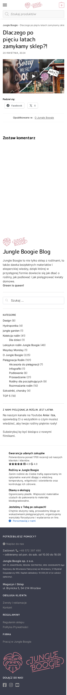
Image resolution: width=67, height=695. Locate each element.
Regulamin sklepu (13, 622)
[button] (61, 5)
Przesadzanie (17, 377)
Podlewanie (16, 372)
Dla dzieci (15, 339)
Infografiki (15, 368)
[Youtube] (17, 685)
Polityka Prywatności (15, 627)
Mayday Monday (13, 350)
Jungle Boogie (10, 25)
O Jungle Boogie (44, 117)
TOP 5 (6, 395)
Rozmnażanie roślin (21, 385)
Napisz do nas (15, 543)
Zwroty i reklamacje (15, 602)
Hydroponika (10, 325)
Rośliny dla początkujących (25, 381)
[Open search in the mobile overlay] (33, 14)
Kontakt (7, 607)
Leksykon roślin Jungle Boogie (21, 345)
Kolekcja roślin (11, 335)
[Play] (33, 76)
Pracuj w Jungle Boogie (17, 641)
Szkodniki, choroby (14, 390)
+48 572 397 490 (30, 550)
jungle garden (11, 330)
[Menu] (8, 5)
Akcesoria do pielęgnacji (24, 364)
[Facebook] (5, 685)
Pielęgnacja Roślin (14, 360)
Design (7, 320)
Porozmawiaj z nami (24, 520)
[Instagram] (11, 685)
